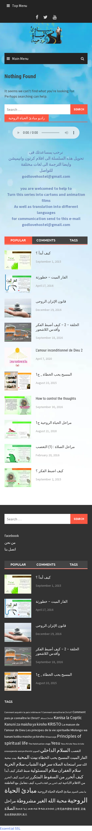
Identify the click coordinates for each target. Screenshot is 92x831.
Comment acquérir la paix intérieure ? (23, 712)
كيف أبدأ (9, 771)
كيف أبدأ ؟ (43, 253)
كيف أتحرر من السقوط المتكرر (56, 776)
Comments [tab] (45, 240)
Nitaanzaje (50, 736)
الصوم (36, 751)
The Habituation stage (39, 743)
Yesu (55, 743)
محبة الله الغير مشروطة (42, 800)
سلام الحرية (14, 764)
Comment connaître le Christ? (57, 712)
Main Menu (20, 58)
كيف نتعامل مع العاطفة (19, 783)
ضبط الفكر (23, 771)
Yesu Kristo (66, 743)
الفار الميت (78, 757)
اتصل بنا (10, 549)
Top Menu (19, 5)
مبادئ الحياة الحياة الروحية (54, 791)
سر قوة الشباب (38, 764)
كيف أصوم (24, 777)
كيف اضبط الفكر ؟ (49, 471)
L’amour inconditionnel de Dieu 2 (59, 350)
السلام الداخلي (55, 750)
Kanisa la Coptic (68, 717)
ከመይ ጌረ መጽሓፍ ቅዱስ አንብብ (35, 809)
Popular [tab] (18, 240)
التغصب (76, 751)
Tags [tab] (74, 240)
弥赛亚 (76, 809)
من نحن (10, 542)
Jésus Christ (46, 718)
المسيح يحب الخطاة (53, 757)
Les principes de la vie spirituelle (48, 730)
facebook (11, 535)
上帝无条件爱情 (63, 809)
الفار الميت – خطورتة (51, 277)
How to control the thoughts (56, 398)
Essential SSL (10, 828)
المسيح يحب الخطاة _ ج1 (54, 374)
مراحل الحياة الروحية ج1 (54, 423)
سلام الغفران (69, 770)
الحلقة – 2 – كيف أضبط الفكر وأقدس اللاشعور (57, 327)
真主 (24, 814)
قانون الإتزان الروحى (51, 301)
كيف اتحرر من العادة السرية (48, 783)
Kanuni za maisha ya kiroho (25, 724)
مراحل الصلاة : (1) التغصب (55, 447)
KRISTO (54, 724)
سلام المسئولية (44, 770)
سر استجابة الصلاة (67, 764)
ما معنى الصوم (79, 791)
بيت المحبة (27, 757)
